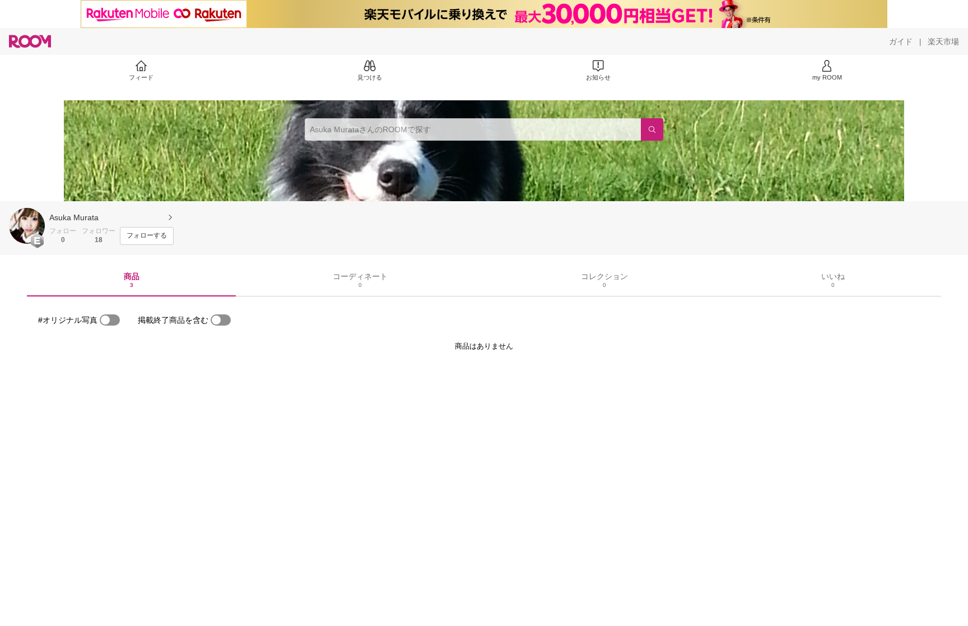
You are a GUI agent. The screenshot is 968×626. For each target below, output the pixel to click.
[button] (27, 226)
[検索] (652, 129)
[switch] (110, 320)
